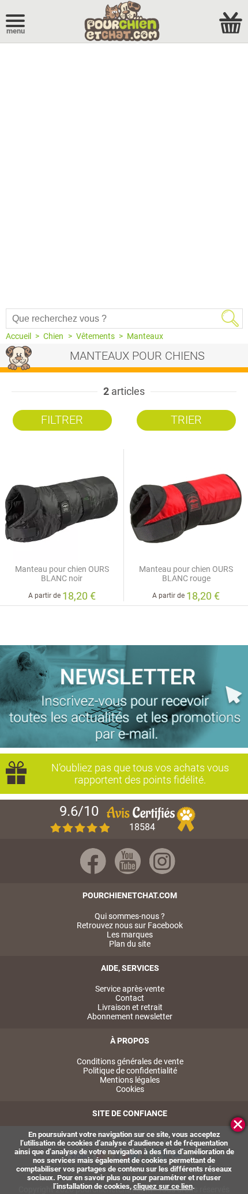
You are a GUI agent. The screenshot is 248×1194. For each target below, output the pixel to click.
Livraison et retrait (130, 1007)
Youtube (128, 861)
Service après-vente (129, 988)
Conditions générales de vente (130, 1061)
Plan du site (130, 943)
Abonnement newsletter (129, 1016)
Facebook (93, 861)
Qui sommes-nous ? (130, 916)
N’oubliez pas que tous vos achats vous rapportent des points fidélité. (140, 774)
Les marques (130, 934)
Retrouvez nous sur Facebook (130, 925)
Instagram (162, 861)
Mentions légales (130, 1079)
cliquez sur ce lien (163, 1186)
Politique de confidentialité (130, 1070)
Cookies (130, 1089)
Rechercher (230, 318)
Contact (129, 998)
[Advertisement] (124, 173)
